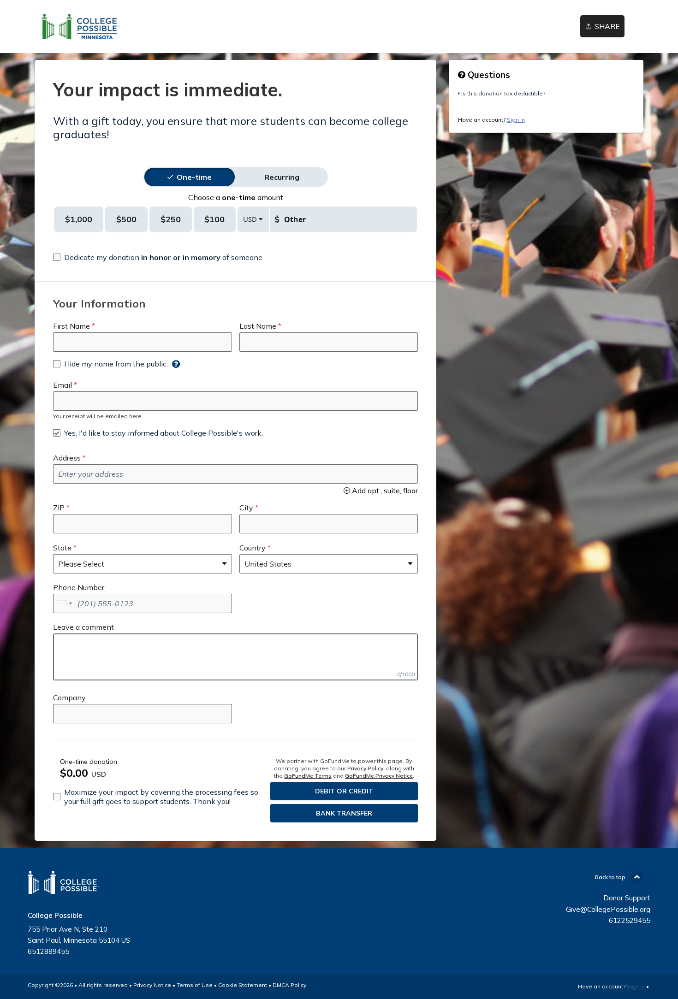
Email (62, 385)
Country (252, 547)
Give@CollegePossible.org (608, 909)
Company (69, 697)
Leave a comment (83, 627)
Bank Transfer (344, 813)
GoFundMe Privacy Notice (379, 775)
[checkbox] (157, 257)
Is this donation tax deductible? (503, 93)
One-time (194, 177)
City (246, 507)
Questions (487, 74)
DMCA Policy (289, 984)
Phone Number (78, 587)
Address (67, 457)
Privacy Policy (365, 768)
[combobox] (64, 603)
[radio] (194, 177)
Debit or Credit (344, 791)
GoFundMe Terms (308, 775)
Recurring (281, 177)
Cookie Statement (242, 984)
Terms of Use (195, 984)
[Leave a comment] (235, 657)
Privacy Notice (152, 984)
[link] (80, 26)
